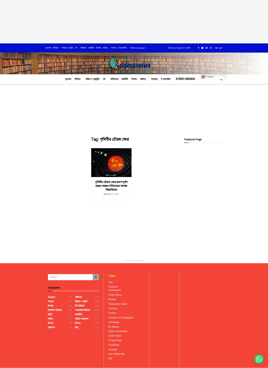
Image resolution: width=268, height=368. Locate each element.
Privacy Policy (115, 340)
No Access (113, 327)
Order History (115, 295)
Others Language (137, 48)
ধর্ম (76, 48)
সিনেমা (98, 48)
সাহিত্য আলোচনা (81, 318)
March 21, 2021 (112, 194)
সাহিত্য (105, 48)
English (209, 76)
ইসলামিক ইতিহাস (55, 310)
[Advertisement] (134, 21)
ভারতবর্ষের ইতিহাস (82, 310)
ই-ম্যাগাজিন (122, 48)
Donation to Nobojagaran (120, 317)
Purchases (113, 345)
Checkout (113, 287)
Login (219, 48)
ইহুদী (50, 314)
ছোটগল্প (51, 327)
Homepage (113, 322)
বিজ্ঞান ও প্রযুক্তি (67, 48)
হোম (110, 358)
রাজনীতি (91, 48)
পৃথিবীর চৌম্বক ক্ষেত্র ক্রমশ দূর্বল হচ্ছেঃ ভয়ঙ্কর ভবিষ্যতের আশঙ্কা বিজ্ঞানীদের (111, 185)
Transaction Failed (117, 304)
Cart (110, 282)
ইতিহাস (55, 48)
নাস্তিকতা (83, 48)
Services (112, 349)
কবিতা (50, 318)
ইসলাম (50, 305)
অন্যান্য (113, 48)
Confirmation (114, 290)
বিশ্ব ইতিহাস (80, 305)
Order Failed (114, 336)
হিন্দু (76, 327)
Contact (112, 313)
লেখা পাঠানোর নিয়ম (116, 354)
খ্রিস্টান (51, 323)
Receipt (112, 299)
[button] (259, 359)
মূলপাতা (48, 48)
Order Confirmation (118, 331)
